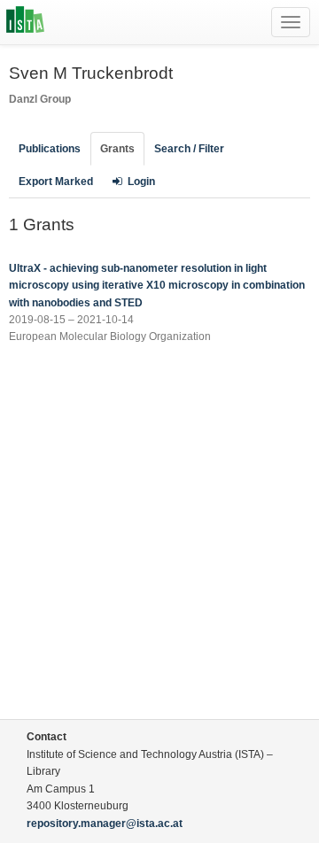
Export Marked (56, 181)
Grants (117, 149)
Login (141, 181)
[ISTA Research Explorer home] (25, 22)
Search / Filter (189, 149)
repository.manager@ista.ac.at (105, 823)
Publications (50, 149)
